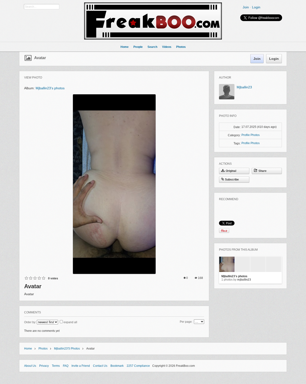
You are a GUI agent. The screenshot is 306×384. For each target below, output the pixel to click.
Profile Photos (250, 135)
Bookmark (117, 365)
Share (262, 171)
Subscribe (232, 179)
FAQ (65, 365)
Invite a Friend (80, 365)
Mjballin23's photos (50, 88)
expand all (70, 322)
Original (231, 171)
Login (256, 7)
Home (28, 348)
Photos (43, 348)
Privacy (44, 365)
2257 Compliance (138, 365)
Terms (56, 365)
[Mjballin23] (226, 98)
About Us (30, 365)
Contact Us (100, 365)
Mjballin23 (244, 87)
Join (246, 7)
